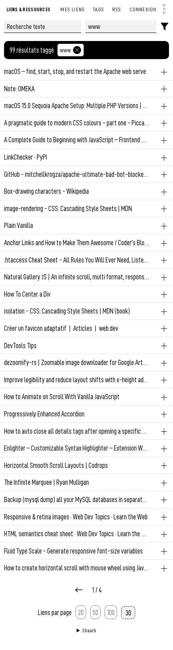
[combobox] (121, 27)
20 (81, 612)
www (65, 50)
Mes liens (72, 9)
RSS (117, 9)
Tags (98, 9)
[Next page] (79, 590)
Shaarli (89, 630)
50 (95, 612)
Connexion (143, 9)
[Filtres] (165, 27)
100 (111, 612)
